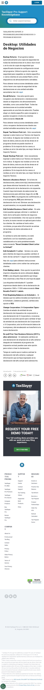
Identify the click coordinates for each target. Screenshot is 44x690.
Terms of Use (30, 685)
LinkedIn (14, 375)
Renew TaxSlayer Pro (7, 518)
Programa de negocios (12, 37)
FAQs (19, 507)
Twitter (10, 375)
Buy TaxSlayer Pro (7, 509)
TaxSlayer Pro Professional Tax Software (6, 2)
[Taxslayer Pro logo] (22, 465)
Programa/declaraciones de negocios (18, 34)
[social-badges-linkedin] (15, 596)
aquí (21, 92)
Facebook (5, 375)
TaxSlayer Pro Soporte (12, 32)
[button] (21, 582)
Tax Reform (34, 492)
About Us (7, 533)
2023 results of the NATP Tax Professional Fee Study (28, 679)
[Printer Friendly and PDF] (29, 376)
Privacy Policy (22, 685)
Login (36, 2)
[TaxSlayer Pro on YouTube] (11, 596)
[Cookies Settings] (3, 686)
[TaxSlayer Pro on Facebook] (6, 596)
